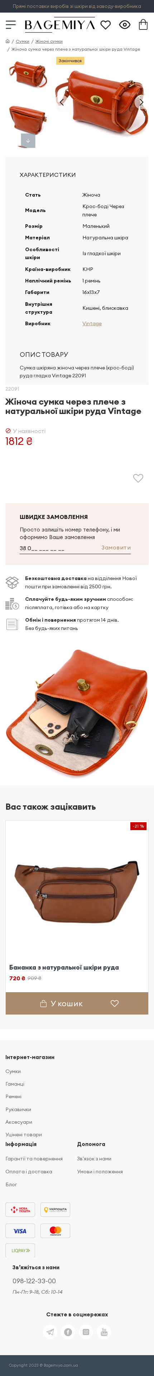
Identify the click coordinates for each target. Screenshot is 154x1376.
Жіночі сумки (49, 41)
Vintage (92, 323)
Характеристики (48, 174)
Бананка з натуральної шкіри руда (64, 967)
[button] (61, 102)
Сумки (22, 41)
